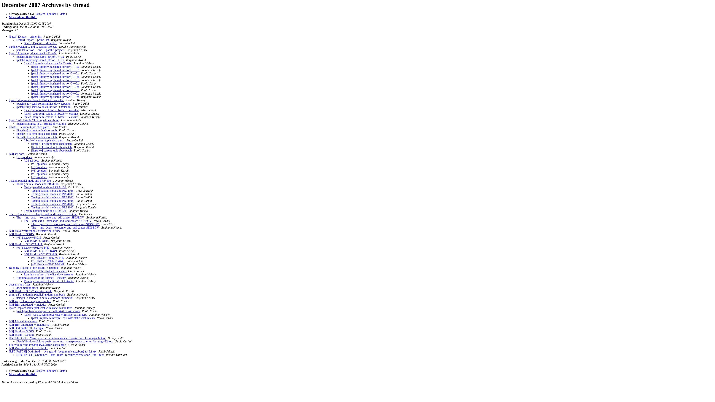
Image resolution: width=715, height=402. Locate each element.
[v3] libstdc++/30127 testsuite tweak (30, 291)
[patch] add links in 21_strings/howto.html (34, 120)
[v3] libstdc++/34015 (21, 234)
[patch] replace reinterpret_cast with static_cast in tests (41, 308)
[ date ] (63, 13)
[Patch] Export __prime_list (25, 36)
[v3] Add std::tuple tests (23, 321)
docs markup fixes (20, 284)
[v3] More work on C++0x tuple (28, 348)
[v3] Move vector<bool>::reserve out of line (35, 230)
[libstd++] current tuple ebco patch (29, 127)
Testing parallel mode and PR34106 (30, 180)
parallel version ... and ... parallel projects (33, 46)
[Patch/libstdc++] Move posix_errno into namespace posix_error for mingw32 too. (57, 338)
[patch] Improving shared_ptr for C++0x (33, 53)
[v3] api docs (17, 153)
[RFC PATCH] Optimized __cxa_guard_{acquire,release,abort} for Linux (53, 351)
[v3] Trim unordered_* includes (28, 304)
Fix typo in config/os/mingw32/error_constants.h (38, 344)
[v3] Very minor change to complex (30, 301)
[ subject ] (40, 13)
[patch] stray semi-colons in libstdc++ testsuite (36, 100)
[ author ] (52, 13)
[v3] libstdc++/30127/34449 (26, 244)
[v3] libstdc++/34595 (21, 331)
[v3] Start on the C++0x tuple (26, 328)
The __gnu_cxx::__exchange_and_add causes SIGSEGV (43, 214)
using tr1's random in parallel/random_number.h (37, 294)
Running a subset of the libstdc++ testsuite (34, 267)
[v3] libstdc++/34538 (21, 334)
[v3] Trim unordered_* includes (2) (30, 324)
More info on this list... (23, 17)
